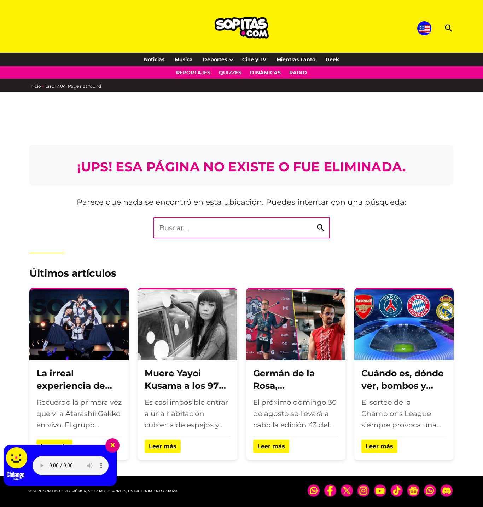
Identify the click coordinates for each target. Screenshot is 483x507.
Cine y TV (254, 59)
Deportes (215, 59)
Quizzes (230, 72)
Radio (298, 72)
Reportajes (193, 72)
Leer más (162, 446)
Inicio (35, 86)
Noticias (154, 59)
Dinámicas (265, 72)
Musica (184, 59)
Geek (332, 59)
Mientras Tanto (296, 59)
